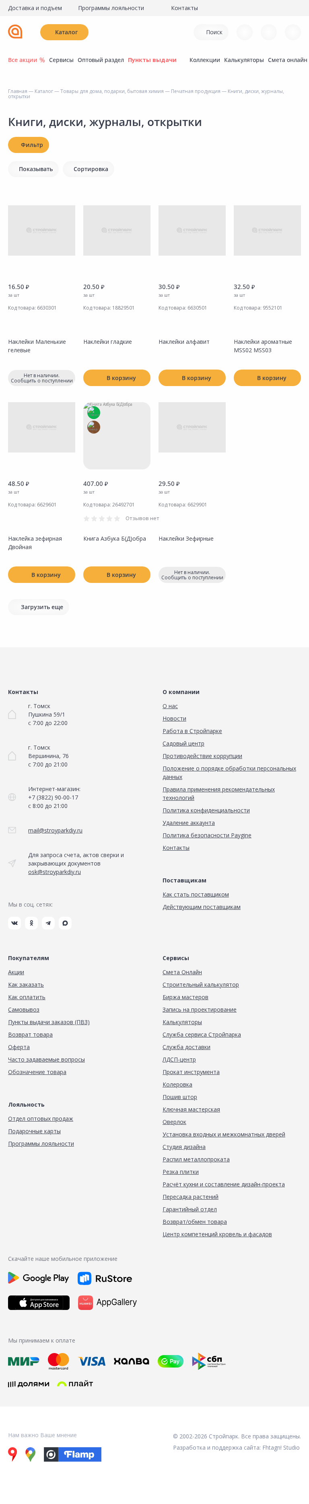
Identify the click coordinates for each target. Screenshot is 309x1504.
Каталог (66, 32)
